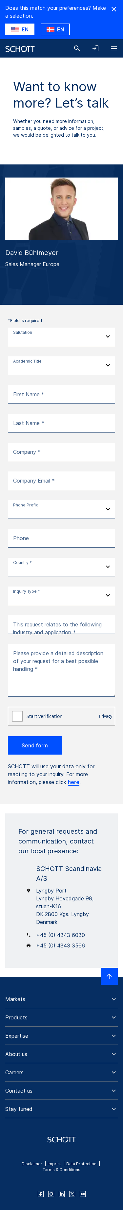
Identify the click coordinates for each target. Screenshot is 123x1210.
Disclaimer (32, 1163)
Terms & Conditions (61, 1169)
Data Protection (81, 1163)
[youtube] (83, 1194)
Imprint (54, 1163)
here (73, 782)
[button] (61, 999)
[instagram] (51, 1194)
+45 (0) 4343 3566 (60, 945)
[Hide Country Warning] (114, 9)
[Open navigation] (114, 48)
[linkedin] (62, 1194)
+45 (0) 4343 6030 (60, 935)
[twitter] (72, 1194)
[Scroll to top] (109, 976)
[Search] (77, 48)
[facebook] (41, 1194)
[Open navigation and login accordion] (95, 48)
